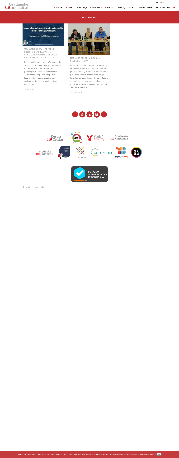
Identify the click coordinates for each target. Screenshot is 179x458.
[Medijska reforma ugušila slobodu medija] (89, 39)
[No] (176, 454)
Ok (159, 454)
